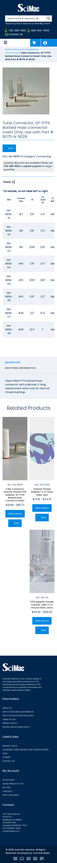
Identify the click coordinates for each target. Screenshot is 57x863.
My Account (49, 43)
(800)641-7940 (20, 825)
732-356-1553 (17, 30)
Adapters (31, 49)
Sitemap (6, 757)
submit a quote (32, 166)
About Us (7, 708)
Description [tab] (12, 362)
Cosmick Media (41, 853)
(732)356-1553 (9, 822)
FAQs (5, 753)
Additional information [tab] (20, 368)
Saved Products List (13, 783)
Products (19, 49)
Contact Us (16, 34)
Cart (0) (35, 43)
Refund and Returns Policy (16, 727)
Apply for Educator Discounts (18, 715)
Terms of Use (9, 719)
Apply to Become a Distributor (18, 711)
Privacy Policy (10, 723)
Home (8, 49)
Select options (15, 513)
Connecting (11, 52)
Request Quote (10, 746)
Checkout (8, 791)
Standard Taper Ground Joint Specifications (26, 749)
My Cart (7, 787)
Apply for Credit (11, 795)
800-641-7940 (40, 30)
